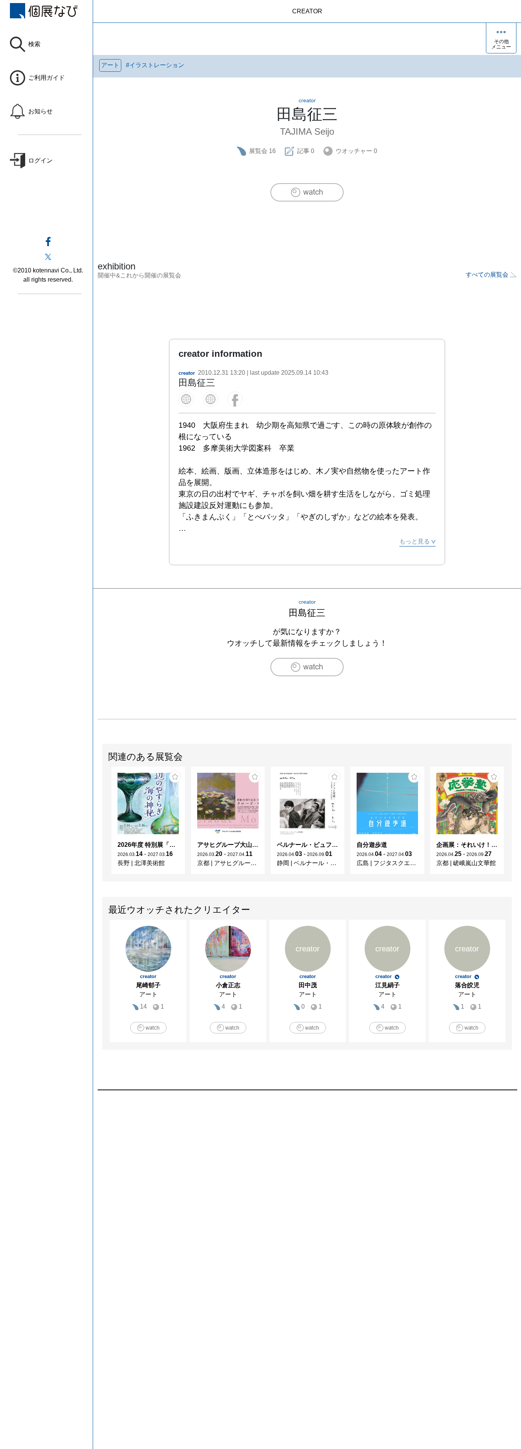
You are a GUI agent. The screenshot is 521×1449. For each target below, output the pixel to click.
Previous (102, 824)
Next (511, 824)
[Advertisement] (307, 1176)
